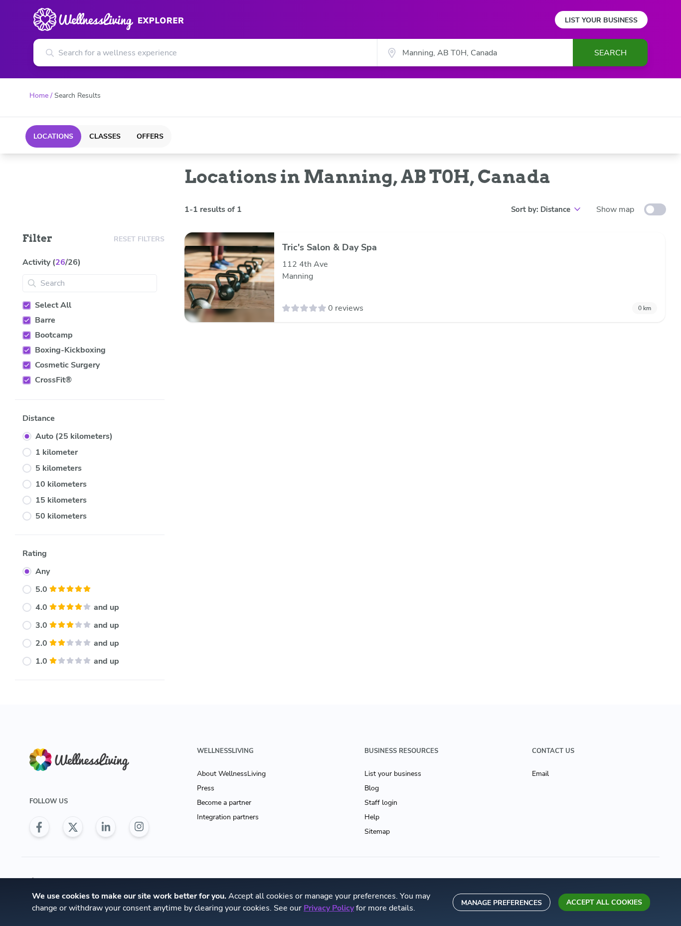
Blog (371, 788)
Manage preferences (501, 903)
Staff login (380, 802)
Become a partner (224, 802)
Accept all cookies (604, 902)
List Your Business (601, 20)
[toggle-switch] (655, 209)
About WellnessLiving (231, 773)
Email (540, 773)
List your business (392, 773)
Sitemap (377, 831)
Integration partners (228, 817)
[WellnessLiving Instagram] (139, 826)
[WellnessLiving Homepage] (89, 760)
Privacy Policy (329, 908)
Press (205, 788)
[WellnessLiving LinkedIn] (106, 826)
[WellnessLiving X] (73, 826)
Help (371, 817)
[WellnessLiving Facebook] (39, 826)
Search (610, 52)
